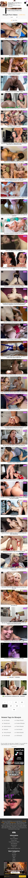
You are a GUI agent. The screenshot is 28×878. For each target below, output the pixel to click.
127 (11, 705)
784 (14, 709)
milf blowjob (19, 735)
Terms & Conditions (14, 838)
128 (17, 705)
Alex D (14, 873)
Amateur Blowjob (20, 723)
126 (5, 705)
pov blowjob (6, 720)
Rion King (14, 868)
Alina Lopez (14, 866)
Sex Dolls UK (18, 876)
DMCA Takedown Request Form (14, 848)
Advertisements (14, 845)
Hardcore (14, 855)
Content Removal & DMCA (14, 841)
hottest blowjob (20, 732)
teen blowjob (6, 735)
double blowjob (7, 726)
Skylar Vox (14, 871)
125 (22, 702)
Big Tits (14, 860)
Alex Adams (14, 865)
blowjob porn (6, 723)
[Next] (22, 705)
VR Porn (9, 876)
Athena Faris (14, 870)
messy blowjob (7, 732)
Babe (14, 857)
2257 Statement (14, 843)
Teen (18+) (14, 854)
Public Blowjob (20, 726)
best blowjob (19, 729)
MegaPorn (13, 876)
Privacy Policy (14, 840)
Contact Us (14, 846)
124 (16, 702)
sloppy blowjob (20, 720)
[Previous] (10, 702)
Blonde (14, 859)
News (14, 837)
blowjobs (5, 729)
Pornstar (14, 852)
